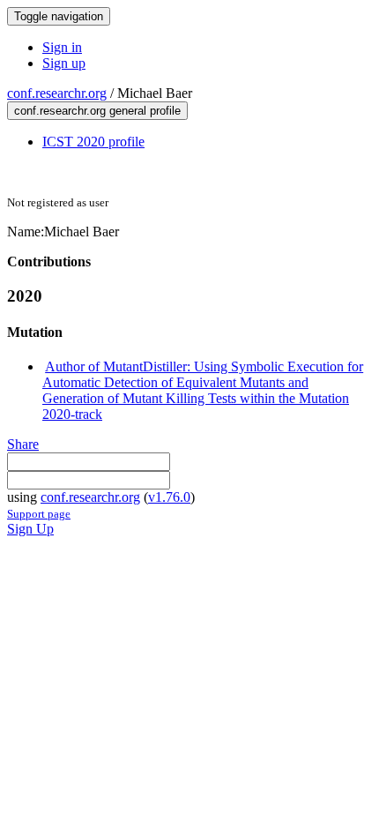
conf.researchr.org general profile (97, 110)
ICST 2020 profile (93, 141)
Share (23, 444)
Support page (39, 513)
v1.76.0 (169, 496)
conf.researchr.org (57, 93)
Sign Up (30, 528)
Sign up (63, 63)
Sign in (62, 47)
